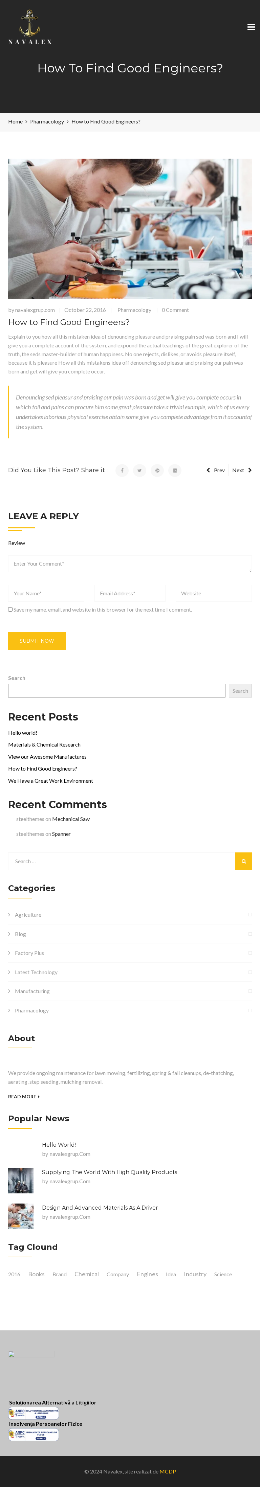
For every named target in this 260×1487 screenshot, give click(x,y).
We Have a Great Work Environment (50, 780)
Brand (59, 1274)
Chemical (86, 1274)
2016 (14, 1274)
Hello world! (22, 732)
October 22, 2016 (85, 309)
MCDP (167, 1471)
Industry (195, 1274)
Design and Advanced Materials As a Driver (100, 1208)
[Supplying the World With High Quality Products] (21, 1180)
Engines (147, 1274)
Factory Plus (29, 953)
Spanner (61, 833)
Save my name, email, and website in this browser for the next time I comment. (103, 609)
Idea (171, 1274)
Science (223, 1274)
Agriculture (28, 914)
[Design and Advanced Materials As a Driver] (21, 1216)
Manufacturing (32, 991)
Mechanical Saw (71, 819)
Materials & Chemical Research (44, 744)
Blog (20, 934)
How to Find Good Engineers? (42, 768)
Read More (22, 1096)
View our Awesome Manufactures (47, 756)
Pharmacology (134, 309)
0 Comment (175, 309)
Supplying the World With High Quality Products (109, 1172)
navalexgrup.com (35, 309)
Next (238, 470)
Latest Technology (36, 972)
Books (36, 1274)
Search (16, 677)
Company (118, 1274)
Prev (219, 470)
